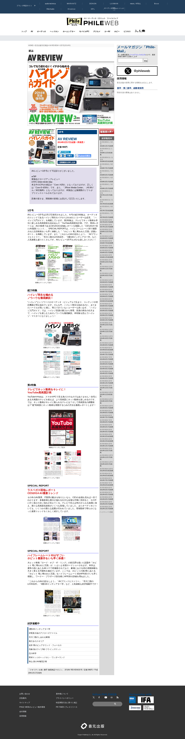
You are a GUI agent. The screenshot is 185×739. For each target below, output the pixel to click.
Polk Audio (50, 9)
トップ (24, 31)
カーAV (107, 31)
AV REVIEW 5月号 (106, 220)
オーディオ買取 (114, 9)
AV (32, 31)
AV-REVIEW (53, 45)
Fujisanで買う (83, 155)
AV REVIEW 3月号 (106, 225)
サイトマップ (24, 703)
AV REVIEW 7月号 (106, 245)
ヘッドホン (54, 31)
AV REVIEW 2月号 (106, 318)
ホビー (117, 31)
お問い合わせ (24, 694)
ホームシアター (69, 31)
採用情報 (22, 716)
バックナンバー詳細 (106, 512)
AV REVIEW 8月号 (106, 289)
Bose (156, 4)
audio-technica (50, 4)
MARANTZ (72, 4)
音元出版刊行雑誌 (41, 45)
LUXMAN (114, 4)
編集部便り (106, 131)
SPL (93, 9)
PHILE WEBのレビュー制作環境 (32, 707)
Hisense (72, 9)
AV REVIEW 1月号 (106, 229)
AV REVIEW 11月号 (106, 236)
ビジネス (127, 31)
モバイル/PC (84, 31)
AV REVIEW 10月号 (106, 280)
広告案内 (22, 698)
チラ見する (64, 152)
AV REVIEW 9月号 (106, 241)
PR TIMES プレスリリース (66, 707)
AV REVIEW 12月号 (106, 266)
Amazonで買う (66, 155)
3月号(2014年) (65, 45)
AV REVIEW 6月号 (106, 299)
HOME (30, 45)
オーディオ (41, 31)
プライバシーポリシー (65, 698)
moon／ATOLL (135, 4)
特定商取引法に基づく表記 (66, 703)
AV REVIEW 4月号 (106, 308)
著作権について (62, 694)
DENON (93, 4)
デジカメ (96, 31)
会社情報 (22, 711)
